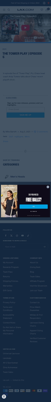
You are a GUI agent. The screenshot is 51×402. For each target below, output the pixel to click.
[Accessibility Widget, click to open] (4, 396)
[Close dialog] (48, 187)
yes (34, 206)
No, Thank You (34, 211)
